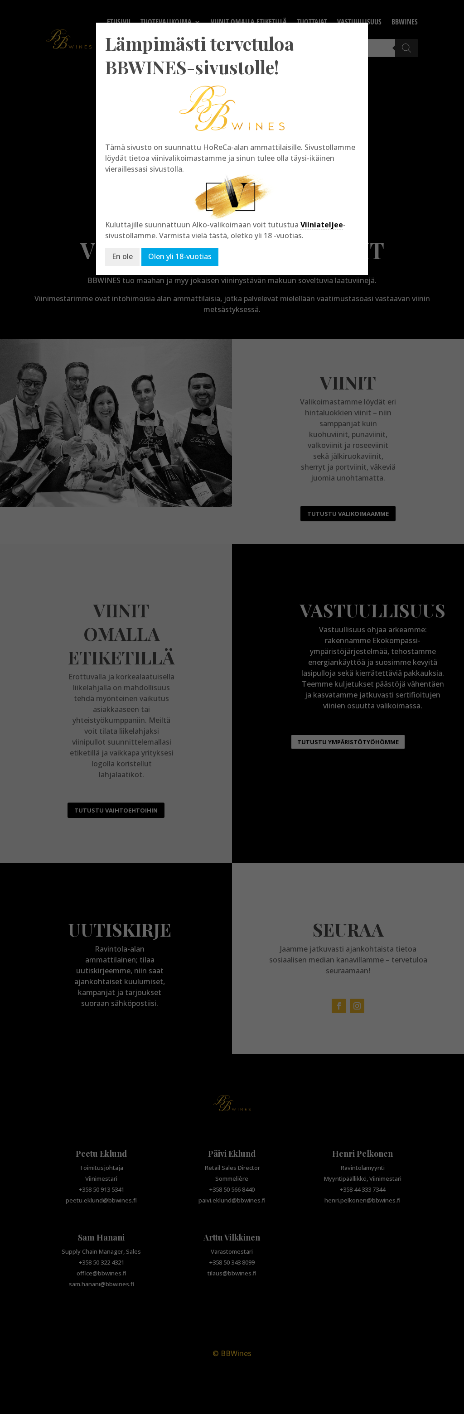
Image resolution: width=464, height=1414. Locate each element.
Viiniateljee (321, 225)
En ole (122, 256)
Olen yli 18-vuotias (180, 256)
